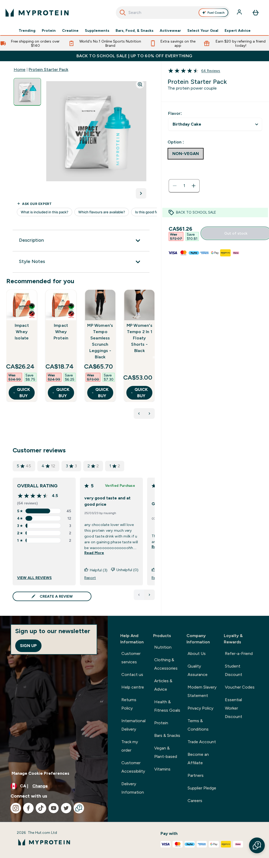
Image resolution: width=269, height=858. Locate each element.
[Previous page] (139, 595)
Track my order (129, 746)
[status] (184, 185)
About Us (197, 653)
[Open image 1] (27, 92)
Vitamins (162, 769)
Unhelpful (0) (127, 570)
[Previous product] (139, 413)
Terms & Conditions (198, 725)
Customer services (131, 657)
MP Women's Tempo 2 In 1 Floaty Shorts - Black (139, 338)
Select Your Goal (202, 30)
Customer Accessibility (133, 767)
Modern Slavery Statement (202, 691)
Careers (195, 800)
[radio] (186, 153)
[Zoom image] (140, 84)
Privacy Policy (200, 708)
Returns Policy (128, 703)
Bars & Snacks (167, 735)
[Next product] (149, 413)
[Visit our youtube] (53, 808)
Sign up (28, 645)
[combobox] (173, 12)
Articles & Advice (163, 685)
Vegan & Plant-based (165, 752)
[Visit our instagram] (16, 808)
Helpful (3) (98, 570)
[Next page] (149, 595)
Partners (196, 775)
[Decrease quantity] (174, 185)
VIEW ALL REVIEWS (34, 578)
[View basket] (255, 12)
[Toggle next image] (141, 193)
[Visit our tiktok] (41, 808)
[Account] (240, 12)
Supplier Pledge (202, 788)
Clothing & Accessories (166, 664)
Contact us (132, 674)
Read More (94, 553)
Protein (49, 30)
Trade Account (202, 742)
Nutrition (163, 647)
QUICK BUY (23, 392)
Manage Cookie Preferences (40, 773)
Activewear (170, 30)
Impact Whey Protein (61, 331)
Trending (27, 30)
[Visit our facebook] (28, 808)
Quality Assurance (198, 670)
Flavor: (175, 113)
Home (19, 69)
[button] (257, 845)
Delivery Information (132, 788)
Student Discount (233, 670)
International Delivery (133, 725)
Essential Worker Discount (233, 708)
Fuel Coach (216, 12)
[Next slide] (154, 357)
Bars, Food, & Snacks (134, 30)
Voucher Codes (240, 687)
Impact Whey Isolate (22, 331)
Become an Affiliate (198, 758)
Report (90, 578)
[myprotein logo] (37, 12)
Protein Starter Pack (48, 69)
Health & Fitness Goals (167, 706)
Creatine (70, 30)
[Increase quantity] (193, 185)
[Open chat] (79, 808)
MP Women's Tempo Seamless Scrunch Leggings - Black (100, 341)
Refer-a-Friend (239, 653)
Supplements (97, 30)
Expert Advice (238, 30)
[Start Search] (122, 12)
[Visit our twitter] (66, 808)
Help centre (132, 687)
